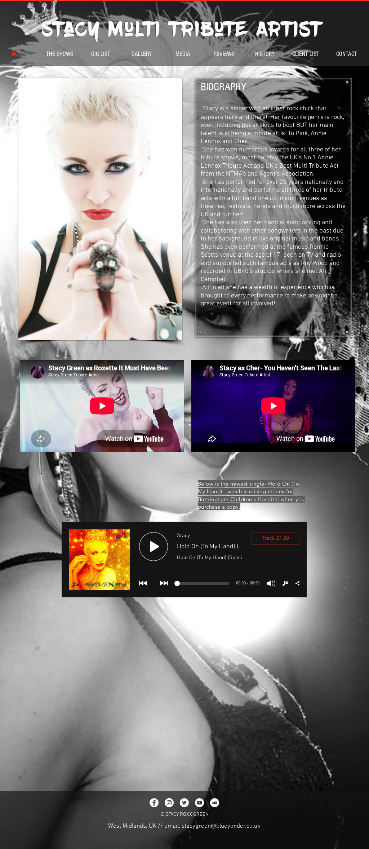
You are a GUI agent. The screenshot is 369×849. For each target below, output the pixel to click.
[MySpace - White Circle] (214, 802)
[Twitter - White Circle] (184, 802)
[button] (100, 209)
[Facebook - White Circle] (154, 802)
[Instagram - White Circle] (169, 802)
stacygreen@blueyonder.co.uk (221, 826)
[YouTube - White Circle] (199, 802)
